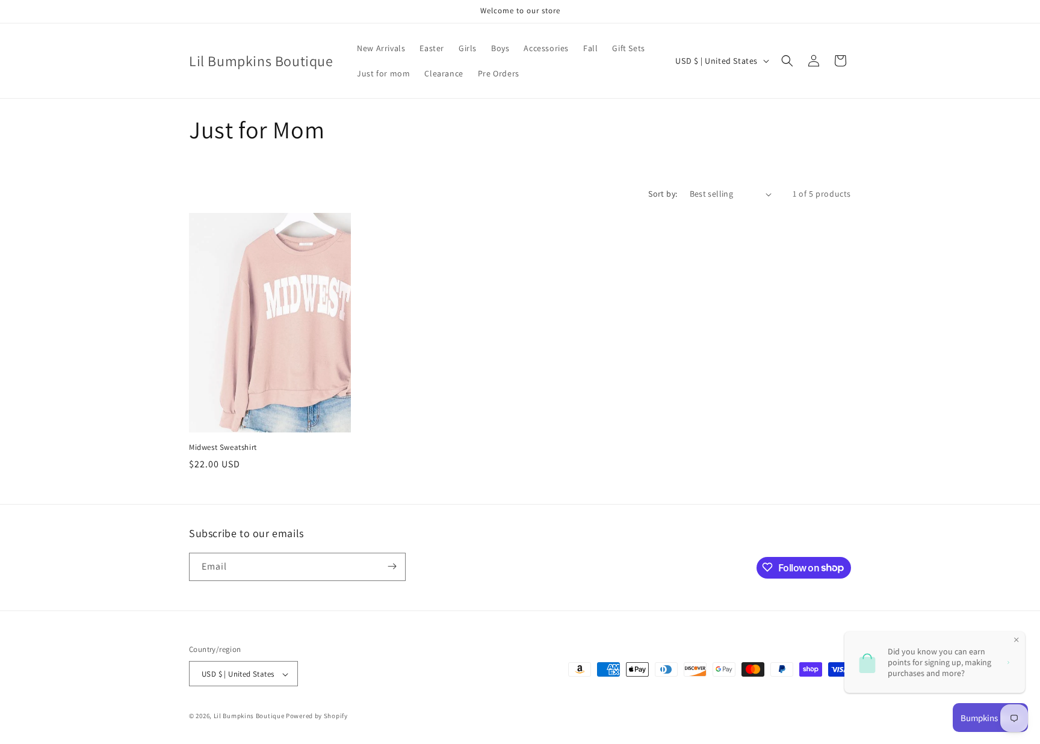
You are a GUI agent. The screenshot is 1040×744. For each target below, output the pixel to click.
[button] (787, 61)
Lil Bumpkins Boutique (249, 716)
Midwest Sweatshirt (223, 447)
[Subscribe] (392, 566)
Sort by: (662, 193)
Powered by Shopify (317, 716)
